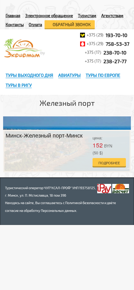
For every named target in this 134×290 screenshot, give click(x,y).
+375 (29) (107, 35)
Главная (13, 15)
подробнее (109, 162)
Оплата (35, 24)
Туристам (87, 15)
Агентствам (112, 15)
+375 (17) (106, 52)
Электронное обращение (49, 15)
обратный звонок (71, 24)
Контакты (15, 24)
